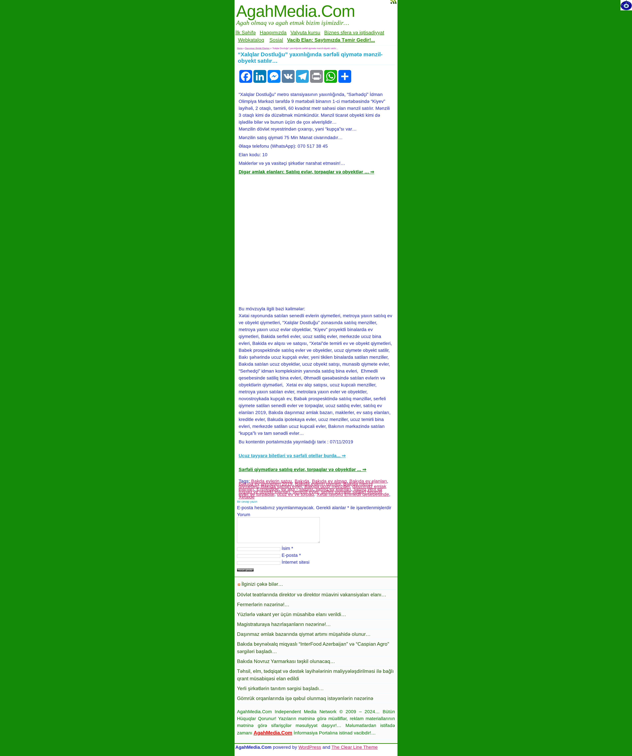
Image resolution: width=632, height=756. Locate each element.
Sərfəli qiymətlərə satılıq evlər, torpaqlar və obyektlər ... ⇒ (302, 469)
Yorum (243, 514)
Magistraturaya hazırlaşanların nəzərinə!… (284, 624)
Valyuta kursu (305, 32)
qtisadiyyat (372, 32)
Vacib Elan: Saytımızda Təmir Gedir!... (331, 40)
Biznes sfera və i (342, 32)
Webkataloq (251, 40)
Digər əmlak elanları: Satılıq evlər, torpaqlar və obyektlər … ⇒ (306, 171)
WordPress (309, 747)
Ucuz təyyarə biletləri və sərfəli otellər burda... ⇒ (292, 455)
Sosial (276, 40)
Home (240, 48)
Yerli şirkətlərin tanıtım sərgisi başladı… (280, 688)
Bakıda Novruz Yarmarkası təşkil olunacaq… (286, 661)
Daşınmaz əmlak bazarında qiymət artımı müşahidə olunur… (304, 634)
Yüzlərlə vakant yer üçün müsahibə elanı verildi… (291, 614)
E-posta (290, 555)
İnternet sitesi (295, 562)
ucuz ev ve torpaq (295, 494)
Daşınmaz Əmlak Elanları (257, 48)
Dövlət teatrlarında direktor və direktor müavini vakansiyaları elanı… (311, 594)
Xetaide (247, 497)
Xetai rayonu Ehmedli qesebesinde (353, 494)
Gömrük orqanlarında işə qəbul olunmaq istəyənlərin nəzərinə (305, 698)
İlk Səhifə (245, 32)
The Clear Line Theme (354, 747)
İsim (286, 548)
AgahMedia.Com (295, 11)
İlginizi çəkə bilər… (262, 584)
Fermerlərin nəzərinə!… (263, 604)
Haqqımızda (273, 32)
